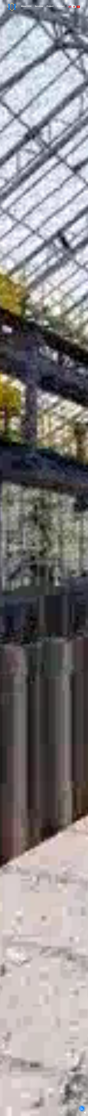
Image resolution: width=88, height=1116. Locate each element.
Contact (60, 6)
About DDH (26, 6)
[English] (70, 7)
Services (39, 6)
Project (50, 6)
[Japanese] (74, 7)
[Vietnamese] (79, 7)
